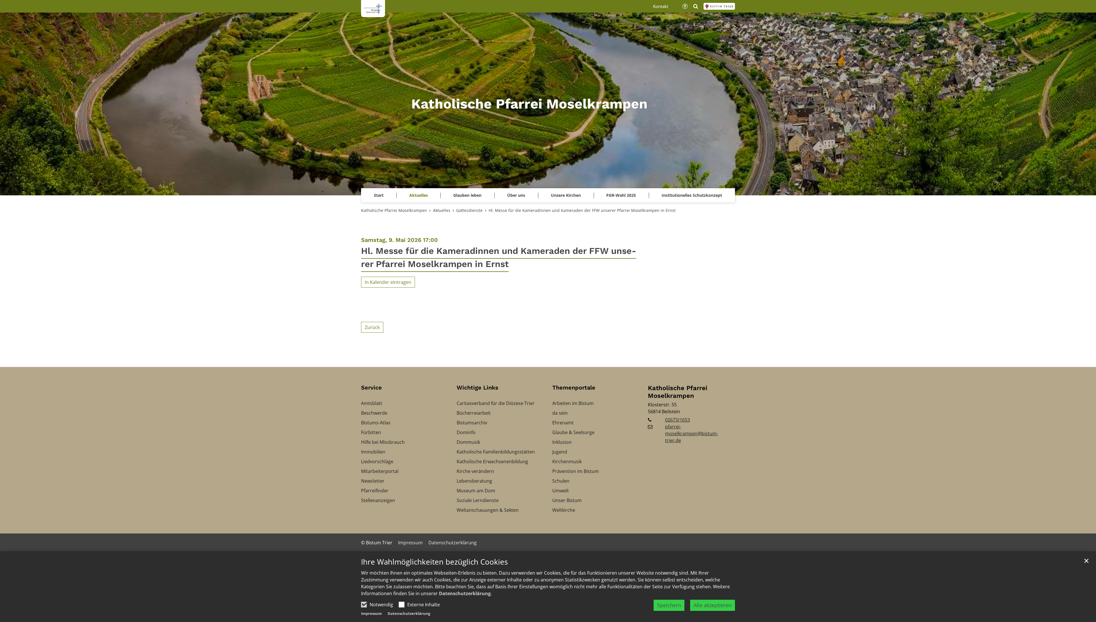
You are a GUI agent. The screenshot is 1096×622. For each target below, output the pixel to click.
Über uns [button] (516, 195)
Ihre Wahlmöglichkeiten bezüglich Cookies (434, 562)
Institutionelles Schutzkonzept (692, 195)
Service (371, 387)
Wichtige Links (477, 387)
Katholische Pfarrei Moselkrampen (394, 210)
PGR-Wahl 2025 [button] (621, 195)
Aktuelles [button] (418, 195)
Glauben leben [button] (467, 195)
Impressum (371, 613)
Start (379, 195)
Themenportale (573, 387)
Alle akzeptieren (713, 605)
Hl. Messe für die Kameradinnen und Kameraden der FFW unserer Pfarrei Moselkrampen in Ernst (582, 210)
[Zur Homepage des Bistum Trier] (719, 6)
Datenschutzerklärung (465, 593)
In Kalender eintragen (388, 282)
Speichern (669, 605)
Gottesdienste (469, 210)
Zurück (372, 327)
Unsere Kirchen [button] (566, 195)
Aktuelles (441, 210)
